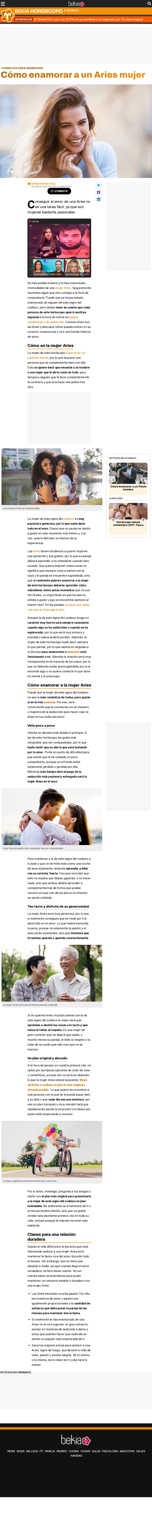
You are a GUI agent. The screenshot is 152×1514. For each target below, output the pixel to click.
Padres (62, 1451)
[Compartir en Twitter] (99, 185)
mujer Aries (63, 288)
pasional (49, 702)
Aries (36, 551)
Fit (41, 1451)
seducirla (73, 652)
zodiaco (68, 519)
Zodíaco (72, 10)
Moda (21, 1451)
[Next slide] (143, 479)
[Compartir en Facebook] (99, 192)
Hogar (85, 1451)
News (11, 1451)
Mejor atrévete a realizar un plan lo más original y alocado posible (57, 1085)
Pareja (50, 1451)
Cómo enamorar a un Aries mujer (103, 9)
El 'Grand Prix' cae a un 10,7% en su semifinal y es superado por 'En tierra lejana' (79, 19)
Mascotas (127, 1451)
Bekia (39, 11)
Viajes (140, 1451)
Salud (96, 1451)
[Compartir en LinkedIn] (99, 199)
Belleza (32, 1451)
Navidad (76, 1455)
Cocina (74, 1451)
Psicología (110, 1451)
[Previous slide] (113, 479)
